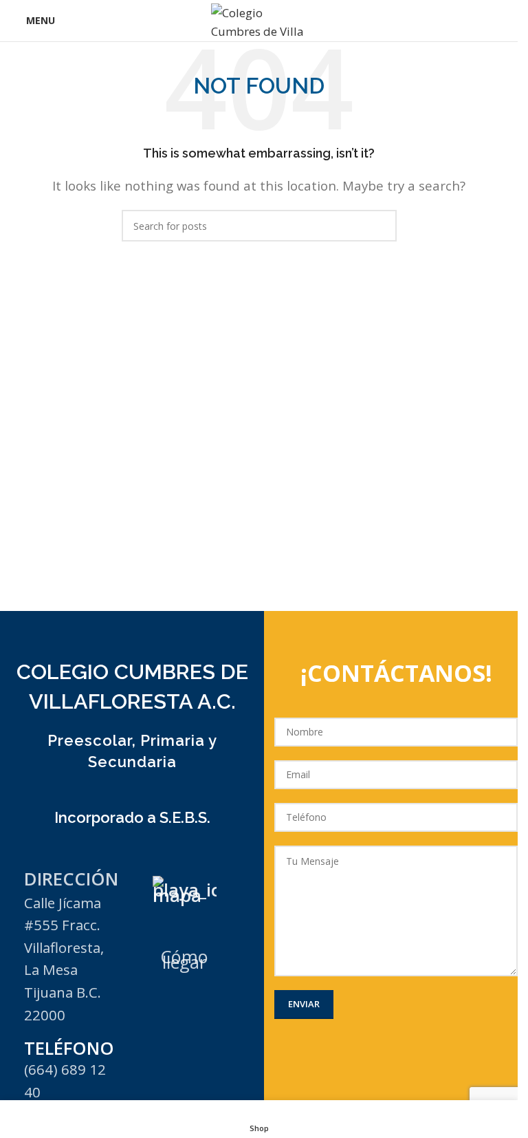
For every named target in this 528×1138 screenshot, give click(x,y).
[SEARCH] (381, 225)
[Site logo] (259, 20)
